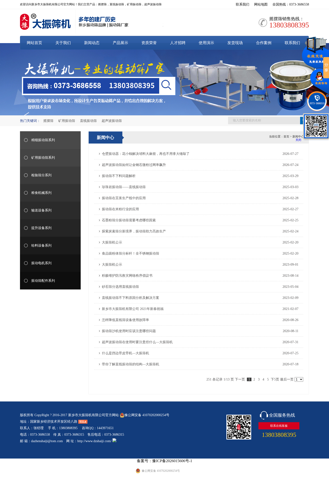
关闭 (298, 140)
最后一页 (287, 379)
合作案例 (263, 43)
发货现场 (235, 43)
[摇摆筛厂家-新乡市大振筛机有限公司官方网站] (91, 23)
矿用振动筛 (66, 121)
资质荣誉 (149, 43)
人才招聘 (177, 43)
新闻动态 (91, 43)
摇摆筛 (48, 121)
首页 (286, 136)
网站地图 (261, 4)
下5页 (275, 379)
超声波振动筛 (112, 121)
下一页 (240, 379)
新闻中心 (298, 136)
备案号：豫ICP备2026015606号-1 (164, 461)
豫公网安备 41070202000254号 (147, 415)
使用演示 (206, 43)
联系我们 (242, 4)
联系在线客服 (279, 425)
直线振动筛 (88, 121)
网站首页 (34, 43)
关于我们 (63, 43)
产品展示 (120, 43)
